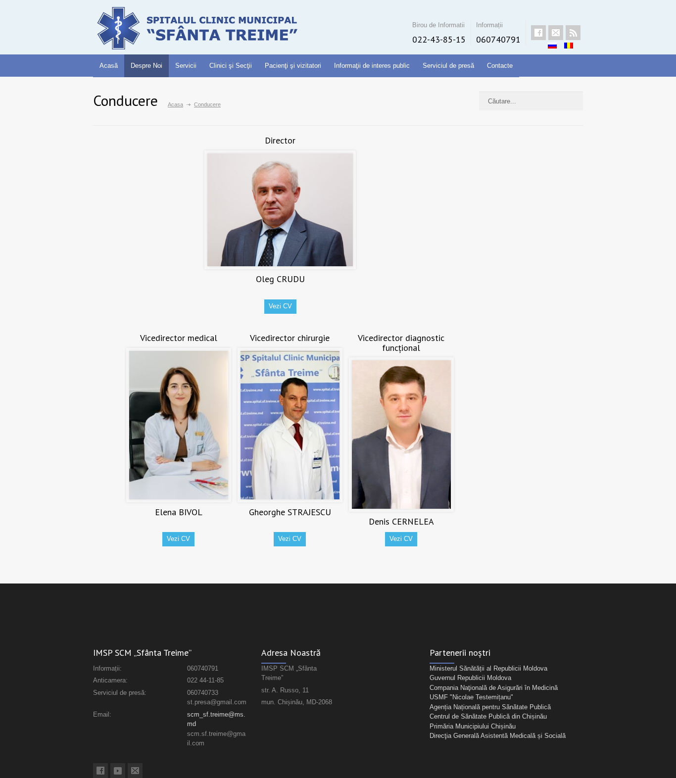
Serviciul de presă (448, 65)
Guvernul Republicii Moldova (470, 677)
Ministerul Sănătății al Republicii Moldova (488, 668)
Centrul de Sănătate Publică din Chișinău (488, 716)
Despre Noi (146, 65)
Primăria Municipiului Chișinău (473, 726)
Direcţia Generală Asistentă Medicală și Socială (498, 735)
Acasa (175, 104)
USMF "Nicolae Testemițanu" (471, 697)
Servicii (185, 65)
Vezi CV (280, 306)
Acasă (108, 65)
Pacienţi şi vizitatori (293, 65)
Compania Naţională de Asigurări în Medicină (494, 687)
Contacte (500, 65)
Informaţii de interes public (372, 65)
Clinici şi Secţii (230, 65)
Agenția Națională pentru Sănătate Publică (490, 707)
